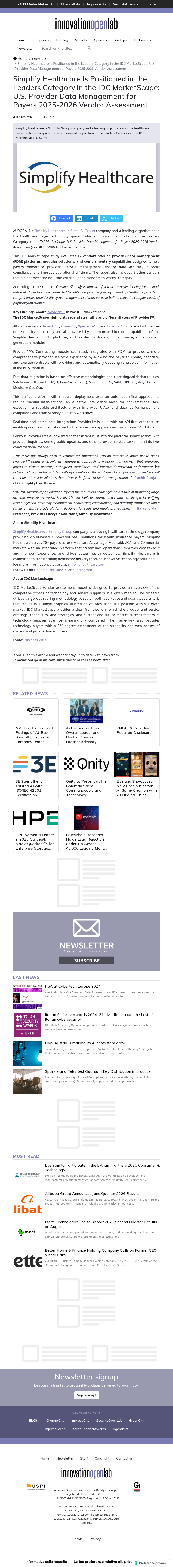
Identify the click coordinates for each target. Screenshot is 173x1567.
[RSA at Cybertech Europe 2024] (27, 996)
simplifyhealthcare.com (86, 564)
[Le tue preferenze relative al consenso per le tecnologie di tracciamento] (151, 1563)
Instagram (83, 569)
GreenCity (136, 1420)
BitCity (34, 1420)
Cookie (77, 1539)
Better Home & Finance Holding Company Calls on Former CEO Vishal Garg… (101, 1252)
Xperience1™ (88, 326)
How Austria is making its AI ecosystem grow (85, 1043)
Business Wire (24, 117)
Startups (120, 40)
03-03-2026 (48, 117)
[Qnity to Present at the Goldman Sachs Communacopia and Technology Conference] (86, 764)
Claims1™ (68, 326)
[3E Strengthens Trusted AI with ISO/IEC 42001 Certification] (35, 764)
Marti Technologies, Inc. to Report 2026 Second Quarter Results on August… (101, 1224)
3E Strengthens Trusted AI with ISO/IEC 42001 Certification (29, 788)
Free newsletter (97, 660)
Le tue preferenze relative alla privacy (105, 1561)
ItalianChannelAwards (89, 1429)
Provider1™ (116, 326)
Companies (40, 40)
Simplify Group (83, 230)
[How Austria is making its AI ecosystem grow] (27, 1053)
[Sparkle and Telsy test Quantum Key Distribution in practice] (27, 1081)
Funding (62, 40)
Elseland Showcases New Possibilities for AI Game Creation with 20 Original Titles (136, 788)
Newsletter (25, 48)
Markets (81, 40)
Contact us (124, 1458)
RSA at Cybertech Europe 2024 (73, 986)
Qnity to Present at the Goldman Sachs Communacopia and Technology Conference (86, 790)
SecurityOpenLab (127, 4)
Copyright (102, 1458)
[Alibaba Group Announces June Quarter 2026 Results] (27, 1204)
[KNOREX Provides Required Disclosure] (136, 711)
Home (21, 40)
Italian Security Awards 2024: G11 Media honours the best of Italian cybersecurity (99, 1017)
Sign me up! (86, 1395)
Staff (84, 1458)
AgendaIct (120, 1429)
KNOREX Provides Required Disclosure (133, 730)
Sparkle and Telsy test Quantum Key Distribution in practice (98, 1071)
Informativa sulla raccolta (46, 1561)
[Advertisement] (90, 1353)
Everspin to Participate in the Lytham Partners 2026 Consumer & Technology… (102, 1167)
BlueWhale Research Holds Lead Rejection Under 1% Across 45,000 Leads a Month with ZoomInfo (86, 843)
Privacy (95, 1539)
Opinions (100, 40)
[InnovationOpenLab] (86, 24)
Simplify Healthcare (50, 230)
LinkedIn (41, 569)
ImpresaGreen (55, 1429)
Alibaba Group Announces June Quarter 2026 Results (92, 1193)
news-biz (39, 58)
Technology (142, 40)
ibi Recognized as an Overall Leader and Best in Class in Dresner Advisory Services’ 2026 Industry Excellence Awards (84, 742)
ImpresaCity (96, 4)
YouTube (56, 569)
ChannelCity (70, 4)
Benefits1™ (50, 326)
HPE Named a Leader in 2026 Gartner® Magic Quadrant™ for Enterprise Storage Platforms (34, 843)
